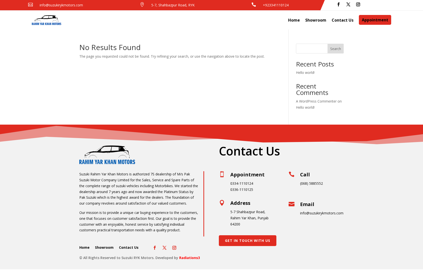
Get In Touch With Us (247, 240)
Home (294, 20)
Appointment (375, 20)
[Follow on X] (348, 4)
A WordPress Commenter (316, 101)
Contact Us (342, 20)
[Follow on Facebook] (338, 4)
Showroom (315, 20)
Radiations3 (189, 257)
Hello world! (305, 72)
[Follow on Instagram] (358, 4)
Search (335, 48)
